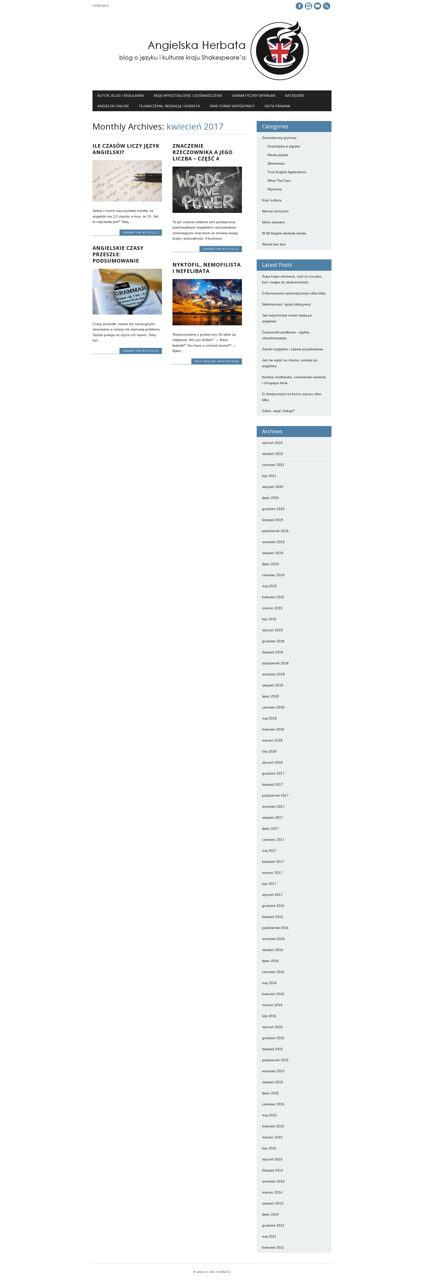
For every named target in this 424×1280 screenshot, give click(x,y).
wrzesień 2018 (273, 674)
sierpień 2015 (272, 1082)
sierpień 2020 (272, 487)
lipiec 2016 (270, 961)
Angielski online (113, 106)
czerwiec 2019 (273, 575)
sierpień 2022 (272, 454)
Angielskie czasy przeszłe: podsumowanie (118, 254)
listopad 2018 (272, 652)
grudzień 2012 (273, 1225)
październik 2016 (275, 928)
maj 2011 (269, 1236)
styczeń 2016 (272, 1027)
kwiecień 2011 (273, 1247)
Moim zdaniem (273, 222)
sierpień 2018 (272, 685)
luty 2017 (269, 884)
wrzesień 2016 (273, 939)
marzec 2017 (272, 873)
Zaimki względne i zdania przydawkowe (292, 349)
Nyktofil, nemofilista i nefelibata (206, 267)
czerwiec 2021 (273, 465)
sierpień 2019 (272, 553)
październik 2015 (275, 1060)
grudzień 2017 (273, 773)
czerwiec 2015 (273, 1104)
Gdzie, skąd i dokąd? (278, 411)
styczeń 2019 (272, 630)
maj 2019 (269, 586)
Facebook (299, 6)
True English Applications (216, 361)
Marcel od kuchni (275, 211)
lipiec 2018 (270, 696)
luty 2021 (269, 476)
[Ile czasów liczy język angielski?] (127, 200)
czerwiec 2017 (273, 839)
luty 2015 (269, 1148)
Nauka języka (277, 155)
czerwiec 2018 (273, 707)
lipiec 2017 (270, 828)
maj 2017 (269, 851)
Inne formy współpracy (232, 106)
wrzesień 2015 (273, 1071)
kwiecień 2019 (273, 597)
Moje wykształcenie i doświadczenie (188, 95)
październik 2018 (275, 663)
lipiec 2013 (270, 1214)
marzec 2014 (272, 1192)
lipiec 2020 (270, 498)
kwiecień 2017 (273, 862)
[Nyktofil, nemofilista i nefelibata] (207, 324)
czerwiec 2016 (273, 972)
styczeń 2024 (272, 443)
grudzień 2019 (273, 509)
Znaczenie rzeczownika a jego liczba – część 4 (202, 152)
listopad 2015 (272, 1049)
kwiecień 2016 (273, 994)
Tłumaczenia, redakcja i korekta (169, 106)
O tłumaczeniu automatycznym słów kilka (294, 293)
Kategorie (294, 95)
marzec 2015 (272, 1137)
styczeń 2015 (272, 1159)
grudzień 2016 (273, 906)
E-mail (318, 6)
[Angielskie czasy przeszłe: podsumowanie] (127, 313)
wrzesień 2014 (273, 1181)
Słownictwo (276, 163)
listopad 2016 (272, 917)
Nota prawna (277, 106)
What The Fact (279, 181)
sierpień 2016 (272, 950)
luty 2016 (269, 1016)
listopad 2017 (272, 784)
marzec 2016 (272, 1005)
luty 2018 (269, 751)
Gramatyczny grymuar (253, 95)
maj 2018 (269, 718)
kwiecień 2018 (273, 729)
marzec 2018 (272, 740)
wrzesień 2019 (273, 542)
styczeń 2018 (272, 762)
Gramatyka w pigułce (140, 232)
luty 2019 (269, 619)
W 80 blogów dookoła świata (284, 233)
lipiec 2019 (270, 564)
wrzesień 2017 (273, 806)
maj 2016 (269, 983)
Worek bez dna (274, 244)
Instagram (308, 6)
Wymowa (274, 189)
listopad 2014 (272, 1170)
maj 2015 (269, 1115)
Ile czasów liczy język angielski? (126, 149)
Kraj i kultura (271, 200)
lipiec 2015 (270, 1093)
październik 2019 (275, 531)
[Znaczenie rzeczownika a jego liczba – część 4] (207, 212)
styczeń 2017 (272, 895)
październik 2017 (275, 795)
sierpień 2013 (272, 1203)
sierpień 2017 (272, 817)
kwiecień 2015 (273, 1126)
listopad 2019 (272, 520)
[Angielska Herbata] (212, 80)
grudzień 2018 (273, 641)
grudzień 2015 (273, 1038)
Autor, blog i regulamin (120, 95)
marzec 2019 (272, 608)
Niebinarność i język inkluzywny (286, 304)
